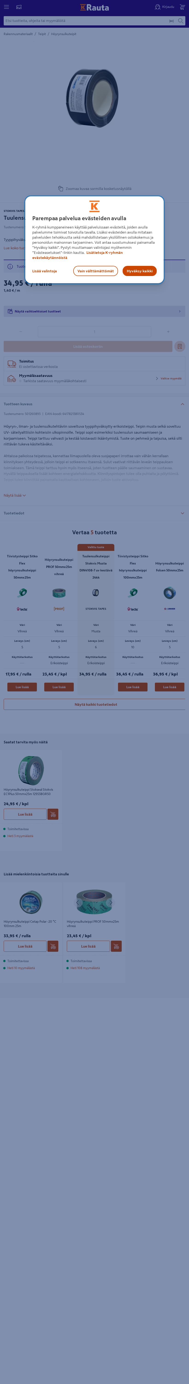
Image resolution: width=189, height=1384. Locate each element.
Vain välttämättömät (95, 271)
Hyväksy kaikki (140, 271)
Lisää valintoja (44, 271)
